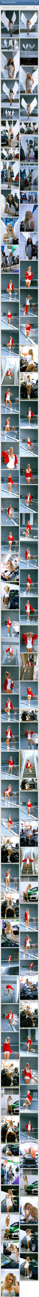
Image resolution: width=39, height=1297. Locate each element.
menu (36, 2)
